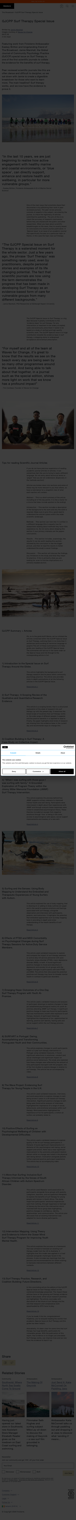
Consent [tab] (13, 753)
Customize (37, 771)
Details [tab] (38, 753)
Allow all (62, 771)
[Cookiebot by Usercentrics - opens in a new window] (65, 747)
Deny (14, 771)
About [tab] (63, 753)
